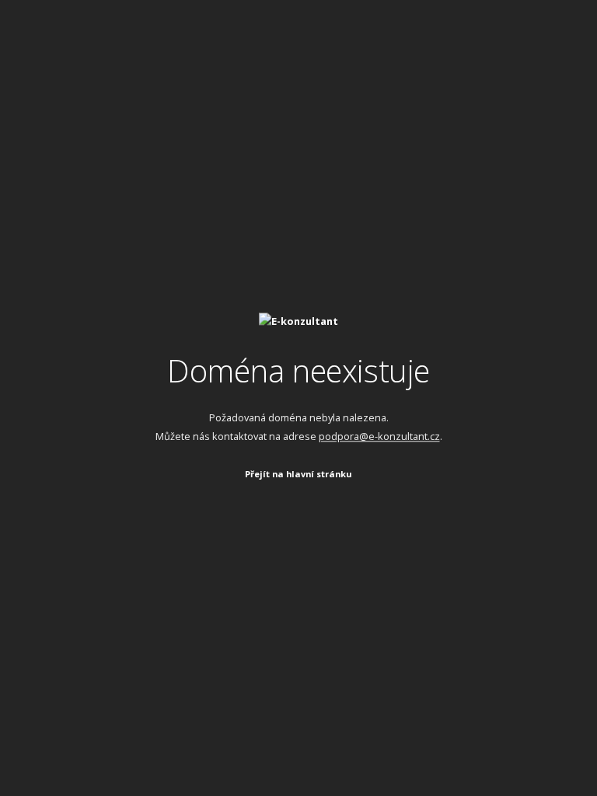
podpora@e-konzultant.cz (379, 436)
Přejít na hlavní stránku (298, 474)
